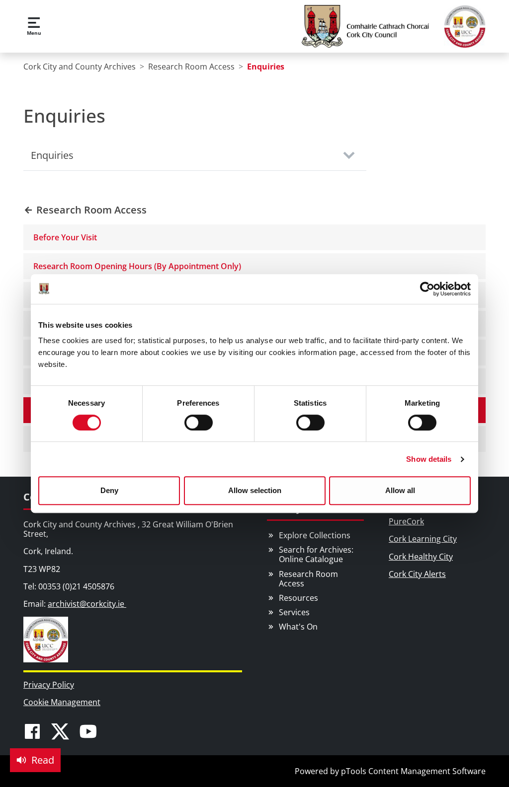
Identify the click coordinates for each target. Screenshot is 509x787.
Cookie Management (61, 702)
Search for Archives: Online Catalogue (316, 554)
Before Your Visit (65, 237)
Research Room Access (308, 579)
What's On (298, 626)
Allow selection (254, 490)
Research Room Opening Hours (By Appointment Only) (137, 266)
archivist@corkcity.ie (87, 603)
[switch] (198, 422)
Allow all (400, 490)
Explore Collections (314, 535)
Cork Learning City (423, 538)
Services (294, 612)
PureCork (406, 521)
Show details (428, 459)
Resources (298, 597)
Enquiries (52, 155)
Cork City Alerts (417, 574)
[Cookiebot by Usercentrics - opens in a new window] (427, 289)
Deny (109, 490)
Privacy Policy (48, 684)
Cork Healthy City (421, 556)
